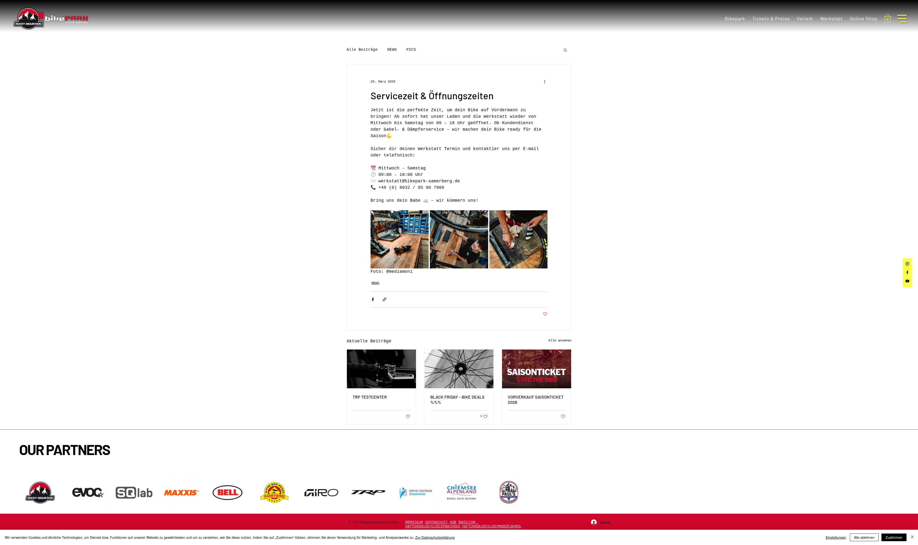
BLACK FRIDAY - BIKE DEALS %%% (457, 399)
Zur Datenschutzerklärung (435, 537)
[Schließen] (912, 537)
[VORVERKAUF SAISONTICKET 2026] (536, 369)
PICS (411, 50)
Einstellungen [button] (836, 537)
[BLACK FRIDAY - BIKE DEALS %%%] (459, 369)
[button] (887, 18)
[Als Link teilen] (384, 299)
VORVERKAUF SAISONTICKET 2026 (535, 399)
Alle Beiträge (362, 50)
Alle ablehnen (864, 537)
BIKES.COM (467, 522)
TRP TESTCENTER (370, 397)
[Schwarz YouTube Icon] (907, 281)
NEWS (392, 50)
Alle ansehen (559, 340)
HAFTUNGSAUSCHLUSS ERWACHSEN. (433, 526)
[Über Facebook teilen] (373, 299)
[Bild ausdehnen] (400, 239)
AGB (453, 522)
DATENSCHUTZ (436, 522)
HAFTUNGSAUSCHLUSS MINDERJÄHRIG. (491, 526)
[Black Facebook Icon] (907, 272)
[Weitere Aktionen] (544, 81)
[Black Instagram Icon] (907, 263)
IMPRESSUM (414, 522)
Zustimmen (893, 537)
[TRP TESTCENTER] (381, 369)
